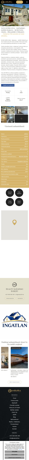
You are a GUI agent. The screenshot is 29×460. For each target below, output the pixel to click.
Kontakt (14, 429)
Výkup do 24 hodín (14, 407)
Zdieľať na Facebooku (8, 85)
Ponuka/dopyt (15, 424)
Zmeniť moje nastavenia (14, 457)
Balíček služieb (14, 410)
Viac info (20, 449)
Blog (14, 417)
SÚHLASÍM (14, 451)
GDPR (14, 414)
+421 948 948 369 (10, 294)
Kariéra (15, 426)
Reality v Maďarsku (14, 421)
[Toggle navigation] (26, 2)
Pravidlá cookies (14, 405)
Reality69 (14, 403)
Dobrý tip (14, 412)
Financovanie (14, 400)
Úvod (14, 398)
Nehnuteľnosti (14, 419)
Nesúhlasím (14, 454)
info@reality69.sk (19, 294)
